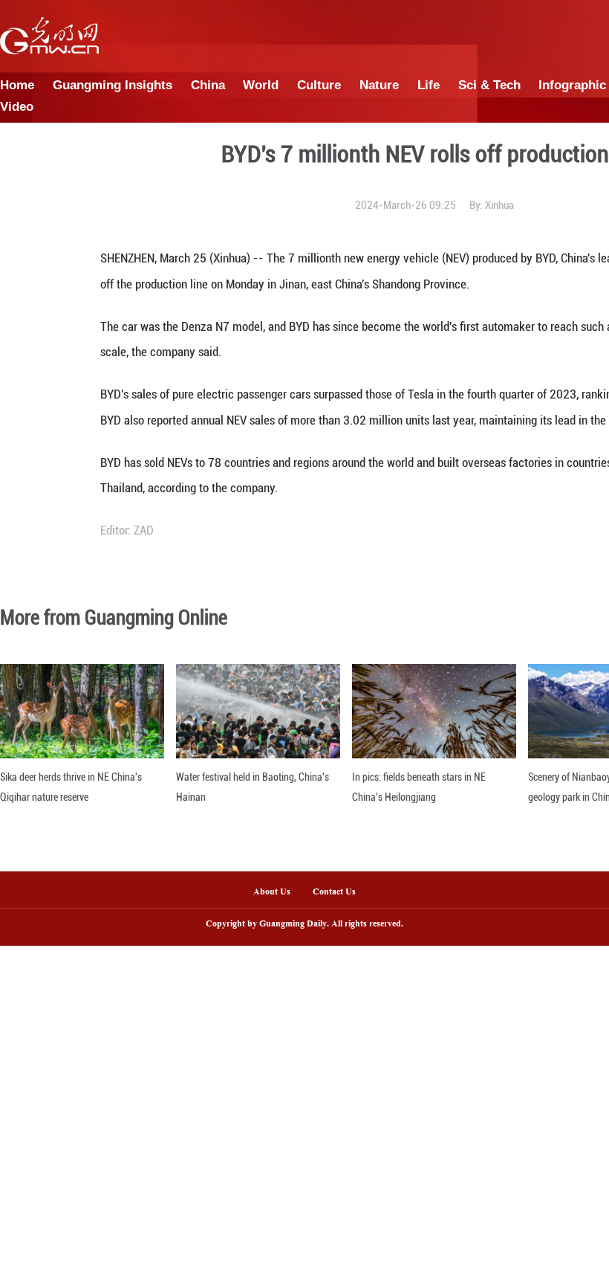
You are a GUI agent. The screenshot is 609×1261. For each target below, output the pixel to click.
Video (16, 106)
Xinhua (499, 205)
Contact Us (340, 892)
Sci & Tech (489, 84)
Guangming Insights (112, 84)
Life (428, 84)
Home (17, 84)
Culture (319, 84)
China (208, 84)
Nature (379, 84)
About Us (271, 892)
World (261, 84)
